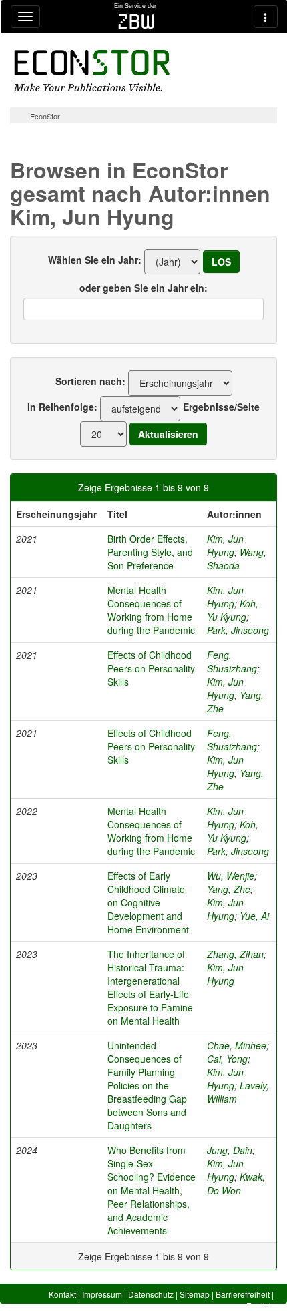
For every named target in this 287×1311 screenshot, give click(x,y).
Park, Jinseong (238, 630)
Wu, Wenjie (230, 875)
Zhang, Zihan (235, 954)
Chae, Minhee (236, 1045)
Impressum (102, 1294)
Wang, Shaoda (236, 558)
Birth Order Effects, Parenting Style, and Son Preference (150, 552)
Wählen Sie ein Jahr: (94, 259)
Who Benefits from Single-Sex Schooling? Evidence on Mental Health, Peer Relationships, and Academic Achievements (151, 1190)
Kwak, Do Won (236, 1183)
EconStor (45, 116)
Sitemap (195, 1294)
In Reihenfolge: (62, 406)
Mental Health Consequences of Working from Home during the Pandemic (151, 610)
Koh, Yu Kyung (232, 610)
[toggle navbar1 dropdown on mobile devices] (25, 16)
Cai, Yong (227, 1058)
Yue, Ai (254, 916)
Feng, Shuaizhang (232, 661)
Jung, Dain (229, 1150)
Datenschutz (151, 1294)
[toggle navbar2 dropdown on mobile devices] (266, 16)
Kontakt (62, 1294)
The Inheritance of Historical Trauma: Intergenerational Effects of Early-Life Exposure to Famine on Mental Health (150, 987)
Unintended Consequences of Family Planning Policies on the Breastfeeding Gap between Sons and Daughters (147, 1085)
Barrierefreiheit (243, 1294)
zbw (136, 21)
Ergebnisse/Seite (221, 406)
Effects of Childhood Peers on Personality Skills (151, 668)
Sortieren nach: (90, 381)
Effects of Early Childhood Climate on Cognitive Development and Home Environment (148, 902)
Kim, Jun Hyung (225, 545)
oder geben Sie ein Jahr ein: (143, 287)
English (260, 1305)
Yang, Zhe (228, 889)
